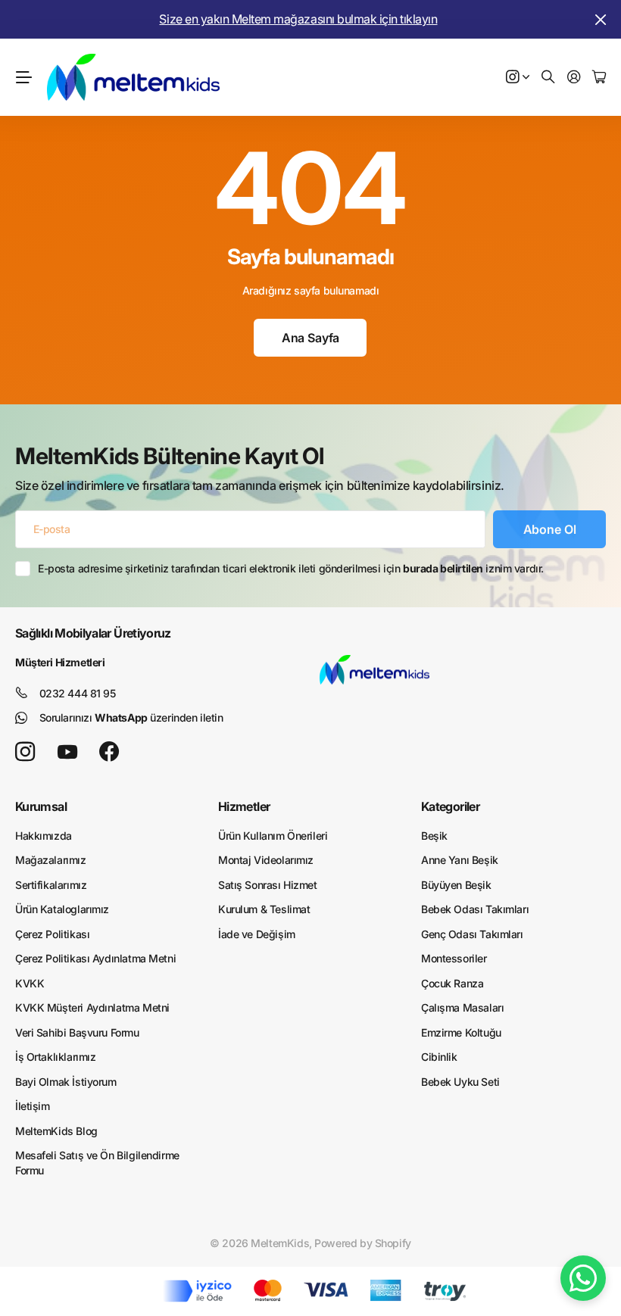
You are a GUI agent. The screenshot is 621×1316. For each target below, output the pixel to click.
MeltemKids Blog (56, 1130)
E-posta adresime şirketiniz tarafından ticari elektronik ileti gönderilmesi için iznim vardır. (291, 568)
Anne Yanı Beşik (459, 859)
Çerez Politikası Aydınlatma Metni (95, 958)
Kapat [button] (600, 19)
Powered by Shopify (362, 1242)
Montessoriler (454, 958)
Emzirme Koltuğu (461, 1032)
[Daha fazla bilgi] (518, 77)
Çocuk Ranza (452, 983)
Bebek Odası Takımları (475, 909)
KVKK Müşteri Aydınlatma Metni (92, 1007)
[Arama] (548, 77)
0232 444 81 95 (77, 693)
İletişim (32, 1105)
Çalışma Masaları (462, 1007)
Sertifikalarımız (50, 884)
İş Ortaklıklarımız (55, 1056)
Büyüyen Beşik (456, 884)
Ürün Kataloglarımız (62, 909)
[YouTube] (67, 752)
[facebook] (109, 752)
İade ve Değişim (256, 934)
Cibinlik (439, 1056)
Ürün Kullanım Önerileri (272, 835)
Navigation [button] (23, 77)
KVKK (29, 983)
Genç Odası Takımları (472, 934)
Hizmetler (244, 806)
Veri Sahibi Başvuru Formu (77, 1032)
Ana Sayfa (311, 337)
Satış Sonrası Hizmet (267, 884)
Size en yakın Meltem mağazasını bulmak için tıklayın (298, 19)
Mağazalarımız (50, 859)
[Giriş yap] (574, 77)
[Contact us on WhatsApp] (583, 1278)
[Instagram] (25, 752)
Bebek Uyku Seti (460, 1081)
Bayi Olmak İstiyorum (66, 1081)
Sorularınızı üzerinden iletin (131, 717)
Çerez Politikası (52, 934)
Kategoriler (450, 806)
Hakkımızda (43, 835)
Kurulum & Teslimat (264, 909)
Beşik (434, 835)
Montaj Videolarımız (266, 859)
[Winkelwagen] (599, 77)
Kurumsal (41, 806)
